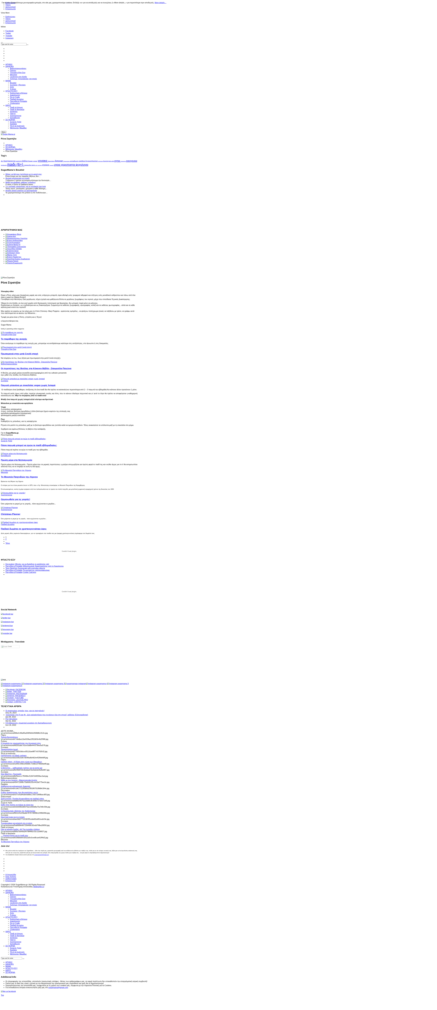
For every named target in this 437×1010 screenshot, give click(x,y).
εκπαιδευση (74, 161)
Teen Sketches (11, 568)
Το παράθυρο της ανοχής (14, 339)
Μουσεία (4, 472)
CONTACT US (19, 702)
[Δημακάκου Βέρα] (13, 234)
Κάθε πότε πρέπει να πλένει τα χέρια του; (17, 805)
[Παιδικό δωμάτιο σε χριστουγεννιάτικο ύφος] (19, 522)
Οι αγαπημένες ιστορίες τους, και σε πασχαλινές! (24, 711)
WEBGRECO (38, 887)
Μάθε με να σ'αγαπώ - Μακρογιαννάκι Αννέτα (19, 780)
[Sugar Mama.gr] (8, 134)
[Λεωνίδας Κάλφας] (13, 249)
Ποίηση (13, 897)
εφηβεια (82, 161)
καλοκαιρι (100, 161)
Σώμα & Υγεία (6, 441)
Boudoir (13, 909)
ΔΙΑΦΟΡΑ (9, 893)
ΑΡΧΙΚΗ (8, 145)
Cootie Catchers (29, 572)
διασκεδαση (51, 161)
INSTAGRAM (21, 694)
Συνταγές (4, 381)
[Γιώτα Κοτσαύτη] (12, 243)
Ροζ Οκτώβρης (11, 719)
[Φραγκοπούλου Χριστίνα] (16, 238)
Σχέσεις (13, 915)
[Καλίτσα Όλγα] (11, 251)
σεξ (37, 165)
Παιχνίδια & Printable (14, 566)
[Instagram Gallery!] (11, 684)
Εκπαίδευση (6, 456)
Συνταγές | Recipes (17, 911)
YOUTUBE (19, 698)
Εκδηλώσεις (10, 17)
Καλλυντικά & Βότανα (18, 919)
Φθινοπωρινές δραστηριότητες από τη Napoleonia (43, 566)
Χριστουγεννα (9, 161)
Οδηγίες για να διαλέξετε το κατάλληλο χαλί (32, 564)
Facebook (9, 31)
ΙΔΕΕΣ (8, 932)
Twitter (8, 33)
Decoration (9, 564)
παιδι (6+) (15, 164)
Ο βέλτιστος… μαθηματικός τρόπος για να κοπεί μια (21, 768)
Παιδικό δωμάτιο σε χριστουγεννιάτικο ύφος (24, 529)
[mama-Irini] (10, 236)
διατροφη (59, 161)
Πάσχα (12, 940)
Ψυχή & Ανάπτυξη (17, 952)
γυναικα (43, 160)
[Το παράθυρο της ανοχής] (12, 333)
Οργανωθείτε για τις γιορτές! (15, 499)
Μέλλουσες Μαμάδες (13, 149)
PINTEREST (20, 696)
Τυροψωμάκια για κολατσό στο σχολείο (16, 823)
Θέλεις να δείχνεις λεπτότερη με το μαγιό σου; (23, 174)
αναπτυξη (19, 161)
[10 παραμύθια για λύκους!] (29, 362)
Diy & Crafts (15, 923)
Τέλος (7, 543)
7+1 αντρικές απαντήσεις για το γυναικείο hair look (25, 186)
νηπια (117, 161)
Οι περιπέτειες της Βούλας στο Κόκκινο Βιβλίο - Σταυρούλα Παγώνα (36, 368)
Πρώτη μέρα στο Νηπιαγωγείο (16, 460)
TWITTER (16, 692)
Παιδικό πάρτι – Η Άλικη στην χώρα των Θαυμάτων (21, 762)
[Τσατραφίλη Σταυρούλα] (15, 247)
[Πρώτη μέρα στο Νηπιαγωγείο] (14, 454)
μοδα (112, 161)
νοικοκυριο (123, 161)
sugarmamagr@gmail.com (41, 854)
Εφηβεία (13, 950)
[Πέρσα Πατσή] (11, 261)
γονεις (35, 161)
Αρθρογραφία (10, 879)
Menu (3, 132)
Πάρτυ (8, 19)
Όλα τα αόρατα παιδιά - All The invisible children (20, 829)
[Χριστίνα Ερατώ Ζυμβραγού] (17, 259)
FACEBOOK (20, 689)
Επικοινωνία (10, 9)
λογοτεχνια (107, 161)
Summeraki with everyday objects (31, 568)
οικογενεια (131, 160)
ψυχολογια (82, 164)
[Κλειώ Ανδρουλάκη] (14, 240)
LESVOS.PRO (21, 700)
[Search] (23, 958)
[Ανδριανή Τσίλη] (12, 253)
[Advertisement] (69, 212)
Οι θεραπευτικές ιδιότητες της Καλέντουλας (18, 811)
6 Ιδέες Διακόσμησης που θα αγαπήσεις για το (19, 792)
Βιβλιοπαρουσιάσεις (9, 364)
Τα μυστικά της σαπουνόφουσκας (36, 570)
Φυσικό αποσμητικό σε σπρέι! (17, 178)
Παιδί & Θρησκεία (17, 936)
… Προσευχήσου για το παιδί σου (14, 836)
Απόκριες (14, 938)
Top (2, 995)
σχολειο (46, 165)
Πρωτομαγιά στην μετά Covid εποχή (19, 354)
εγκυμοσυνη (67, 161)
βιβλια (25, 161)
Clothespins (15, 929)
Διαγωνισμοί (10, 7)
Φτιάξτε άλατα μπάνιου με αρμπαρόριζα (21, 191)
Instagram (9, 38)
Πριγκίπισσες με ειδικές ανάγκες (14, 756)
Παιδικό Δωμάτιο (7, 524)
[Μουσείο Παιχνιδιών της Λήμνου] (16, 470)
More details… (160, 3)
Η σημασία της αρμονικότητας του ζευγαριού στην (21, 743)
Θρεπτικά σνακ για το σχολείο (13, 817)
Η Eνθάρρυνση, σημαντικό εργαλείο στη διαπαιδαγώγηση (28, 723)
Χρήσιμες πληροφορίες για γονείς (23, 905)
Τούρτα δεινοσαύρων (9, 737)
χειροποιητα (68, 164)
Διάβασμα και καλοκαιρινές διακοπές (15, 786)
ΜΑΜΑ (8, 907)
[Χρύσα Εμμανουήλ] (13, 263)
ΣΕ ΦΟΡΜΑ (10, 147)
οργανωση (4, 165)
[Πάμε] (27, 44)
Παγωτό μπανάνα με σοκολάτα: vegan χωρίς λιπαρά (28, 385)
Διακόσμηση (15, 921)
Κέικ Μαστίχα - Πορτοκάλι (11, 774)
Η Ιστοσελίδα (10, 875)
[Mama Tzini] (11, 255)
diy (2, 161)
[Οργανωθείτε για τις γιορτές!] (13, 493)
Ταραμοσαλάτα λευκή (9, 749)
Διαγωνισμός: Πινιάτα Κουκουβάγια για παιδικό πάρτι (22, 799)
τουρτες (52, 165)
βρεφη (30, 161)
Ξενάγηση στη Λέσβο (18, 903)
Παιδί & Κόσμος (16, 934)
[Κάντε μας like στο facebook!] (11, 991)
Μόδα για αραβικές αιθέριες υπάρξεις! (20, 182)
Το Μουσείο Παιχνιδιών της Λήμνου (19, 477)
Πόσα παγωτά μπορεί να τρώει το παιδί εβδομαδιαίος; (29, 445)
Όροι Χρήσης (10, 877)
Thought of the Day (8, 335)
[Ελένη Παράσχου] (13, 257)
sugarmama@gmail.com (58, 987)
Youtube (8, 36)
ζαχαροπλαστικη (91, 161)
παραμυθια (27, 165)
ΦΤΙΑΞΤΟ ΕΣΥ (11, 917)
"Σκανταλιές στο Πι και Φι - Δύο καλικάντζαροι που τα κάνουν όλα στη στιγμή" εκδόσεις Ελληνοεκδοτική (46, 715)
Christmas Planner (10, 514)
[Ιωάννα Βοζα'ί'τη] (12, 245)
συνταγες (40, 165)
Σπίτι (12, 913)
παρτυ (33, 165)
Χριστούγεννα (6, 495)
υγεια (57, 164)
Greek (9, 646)
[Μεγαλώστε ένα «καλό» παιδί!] (23, 379)
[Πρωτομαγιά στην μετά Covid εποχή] (16, 347)
